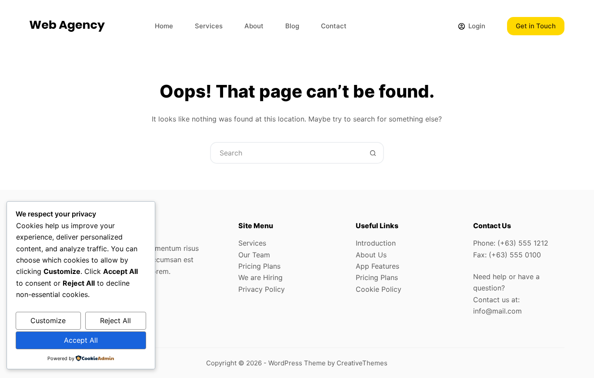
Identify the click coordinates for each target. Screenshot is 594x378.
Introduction (376, 243)
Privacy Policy (261, 289)
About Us (371, 254)
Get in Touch (536, 26)
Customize (48, 320)
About (254, 26)
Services (209, 26)
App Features (377, 266)
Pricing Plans (259, 266)
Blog (292, 26)
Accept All (81, 340)
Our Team (254, 254)
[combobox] (287, 153)
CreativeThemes (362, 363)
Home (164, 26)
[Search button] (373, 153)
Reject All (115, 320)
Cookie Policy (378, 289)
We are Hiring (260, 277)
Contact (334, 26)
